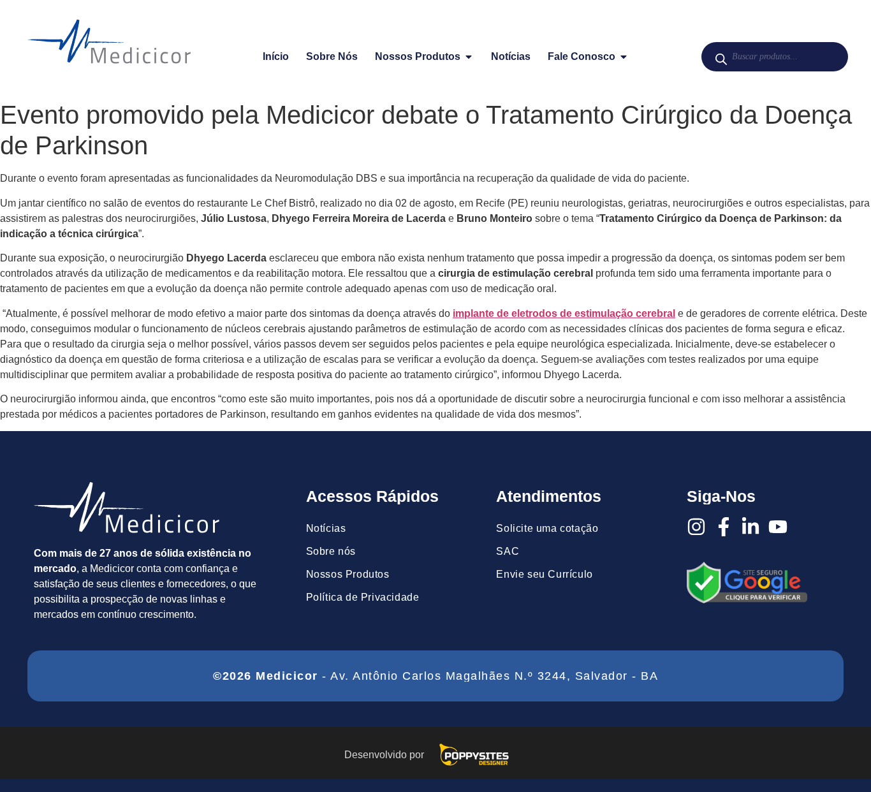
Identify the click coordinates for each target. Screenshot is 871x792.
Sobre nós (331, 551)
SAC (507, 551)
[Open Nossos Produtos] (469, 56)
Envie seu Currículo (544, 574)
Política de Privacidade (363, 597)
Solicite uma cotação (547, 528)
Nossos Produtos (348, 574)
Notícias (326, 528)
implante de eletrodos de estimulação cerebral (564, 313)
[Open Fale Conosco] (623, 56)
